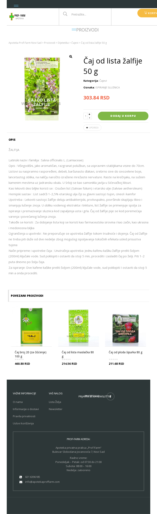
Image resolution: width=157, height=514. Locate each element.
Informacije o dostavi (26, 409)
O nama (18, 402)
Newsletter (55, 409)
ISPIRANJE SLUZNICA (107, 87)
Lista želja (55, 402)
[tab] (13, 140)
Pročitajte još (32, 367)
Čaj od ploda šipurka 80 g (125, 352)
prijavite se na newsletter (94, 396)
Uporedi (94, 127)
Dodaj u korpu (123, 116)
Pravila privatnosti (24, 416)
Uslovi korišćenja (23, 423)
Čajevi (103, 81)
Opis (12, 140)
